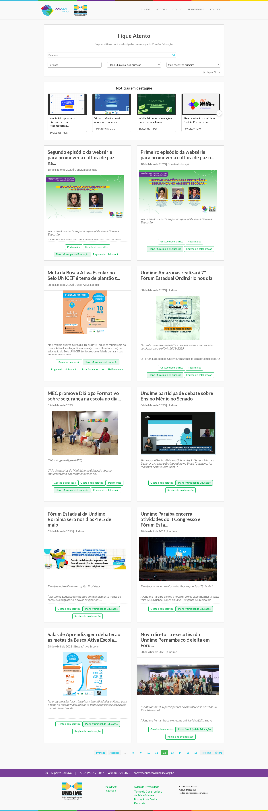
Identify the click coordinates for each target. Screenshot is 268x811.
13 (172, 752)
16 (195, 752)
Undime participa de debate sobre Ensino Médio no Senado (177, 396)
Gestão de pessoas (65, 482)
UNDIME (67, 784)
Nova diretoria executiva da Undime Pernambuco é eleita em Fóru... (175, 639)
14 (180, 752)
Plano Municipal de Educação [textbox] (125, 64)
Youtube (111, 790)
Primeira (100, 752)
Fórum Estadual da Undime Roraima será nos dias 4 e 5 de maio (79, 519)
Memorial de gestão (69, 362)
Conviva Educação (54, 7)
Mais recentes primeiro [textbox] (181, 64)
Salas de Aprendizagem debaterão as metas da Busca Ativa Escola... (84, 637)
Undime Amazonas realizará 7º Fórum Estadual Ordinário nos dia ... (176, 278)
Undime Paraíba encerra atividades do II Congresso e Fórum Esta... (170, 519)
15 (188, 752)
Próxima (206, 752)
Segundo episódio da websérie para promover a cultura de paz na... (81, 157)
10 (148, 752)
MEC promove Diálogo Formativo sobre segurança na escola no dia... (84, 396)
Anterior (114, 752)
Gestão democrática (96, 246)
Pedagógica (73, 246)
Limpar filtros (212, 72)
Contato (215, 9)
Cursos (145, 9)
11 (156, 752)
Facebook (111, 786)
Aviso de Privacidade (146, 786)
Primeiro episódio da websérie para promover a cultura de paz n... (177, 154)
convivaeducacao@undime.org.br (154, 772)
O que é (177, 9)
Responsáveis (196, 9)
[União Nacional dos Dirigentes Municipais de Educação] (78, 10)
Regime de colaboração (106, 254)
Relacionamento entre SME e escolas (103, 369)
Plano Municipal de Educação (72, 254)
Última (218, 752)
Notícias (161, 9)
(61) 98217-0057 (93, 772)
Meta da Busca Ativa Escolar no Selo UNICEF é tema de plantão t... (84, 275)
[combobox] (134, 65)
